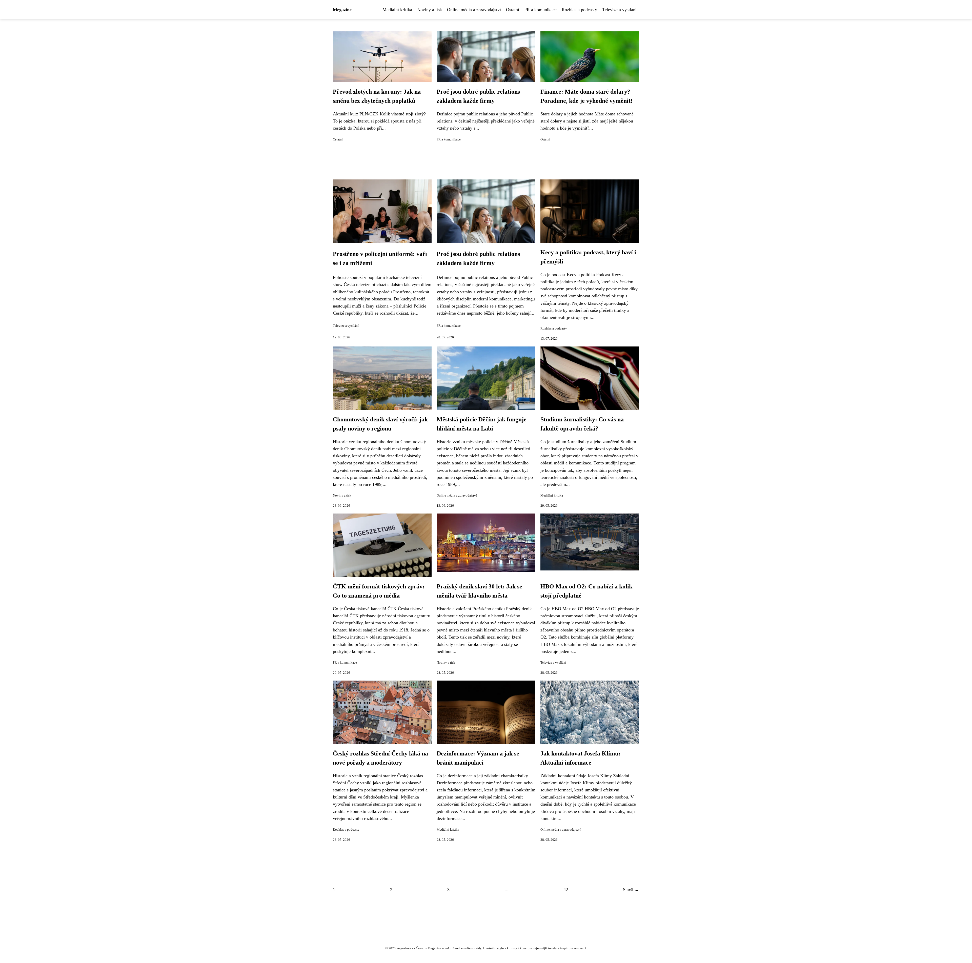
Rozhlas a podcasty (579, 9)
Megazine (342, 9)
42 (565, 889)
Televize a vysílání (619, 9)
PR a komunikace (540, 9)
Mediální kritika (397, 9)
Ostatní (512, 9)
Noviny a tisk (429, 9)
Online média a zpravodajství (474, 9)
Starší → (631, 889)
